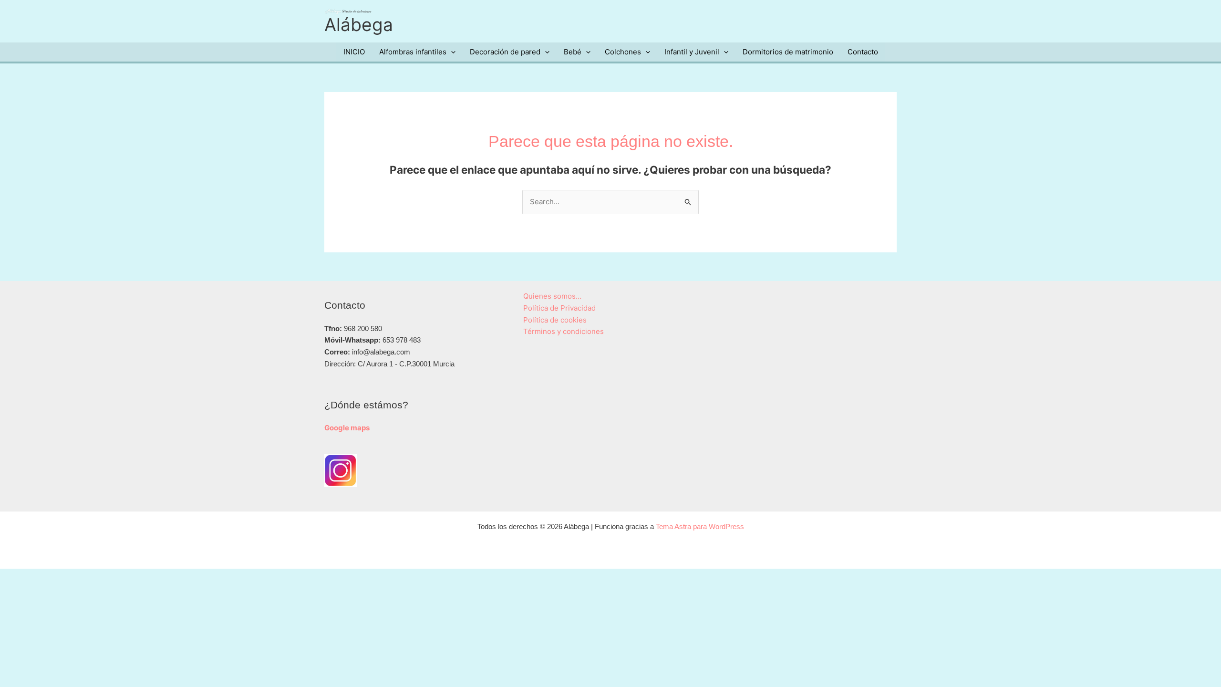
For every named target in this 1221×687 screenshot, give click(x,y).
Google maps (347, 427)
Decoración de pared (505, 51)
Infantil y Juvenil (691, 51)
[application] (450, 52)
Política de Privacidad (559, 307)
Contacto (863, 51)
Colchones (623, 51)
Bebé (572, 51)
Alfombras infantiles (412, 51)
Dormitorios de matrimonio (788, 51)
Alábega (358, 24)
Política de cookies (555, 319)
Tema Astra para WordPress (700, 526)
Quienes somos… (552, 296)
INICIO (354, 51)
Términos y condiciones (563, 331)
